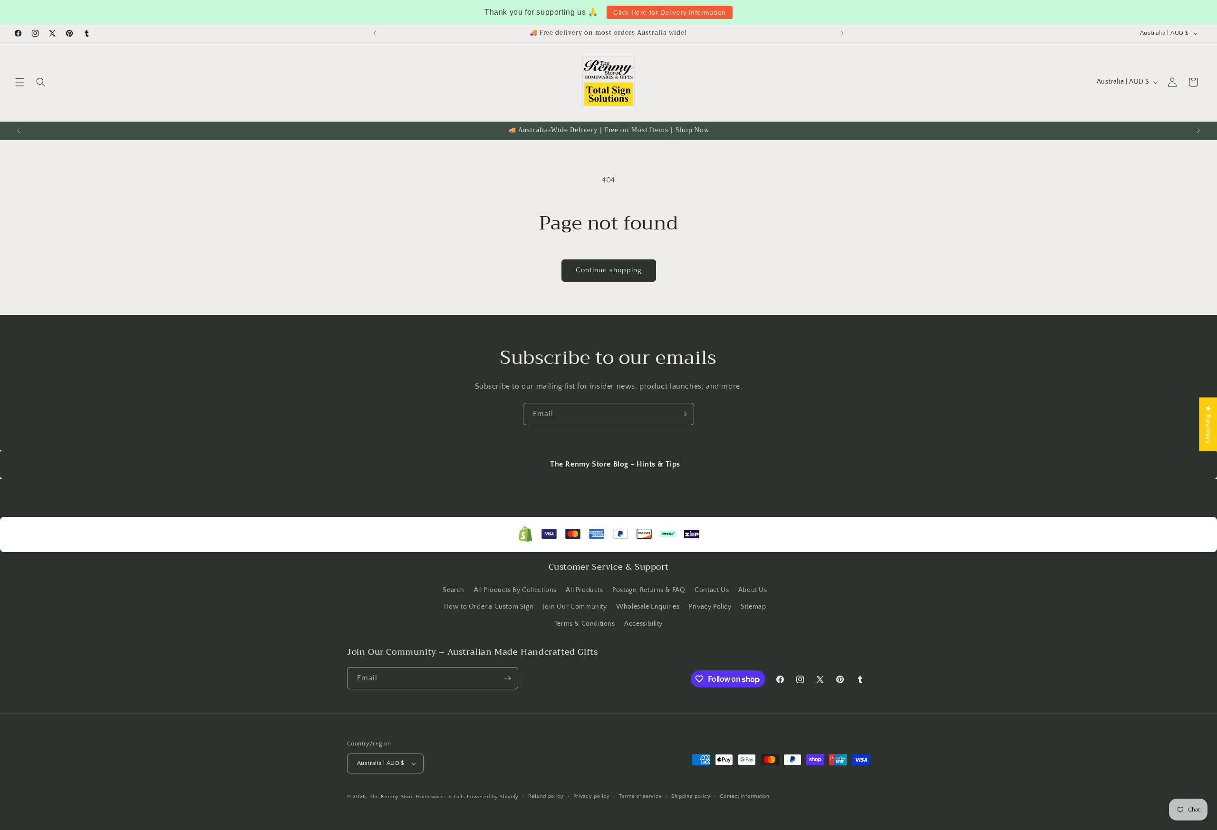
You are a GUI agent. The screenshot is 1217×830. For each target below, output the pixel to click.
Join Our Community (575, 607)
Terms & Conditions (584, 624)
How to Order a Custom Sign (489, 607)
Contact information (744, 796)
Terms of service (640, 796)
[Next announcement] (842, 33)
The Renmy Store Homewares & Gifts (418, 797)
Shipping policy (691, 796)
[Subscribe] (683, 414)
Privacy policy (591, 796)
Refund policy (546, 796)
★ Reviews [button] (1208, 424)
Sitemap (753, 607)
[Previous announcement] (374, 33)
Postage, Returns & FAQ (648, 590)
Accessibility (643, 624)
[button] (20, 82)
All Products (584, 590)
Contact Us (712, 590)
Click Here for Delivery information (669, 12)
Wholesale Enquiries (647, 607)
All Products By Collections (515, 590)
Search (453, 590)
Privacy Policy (710, 607)
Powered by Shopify (493, 797)
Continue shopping (609, 270)
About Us (752, 590)
